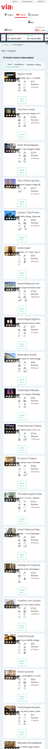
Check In (11, 36)
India (6, 45)
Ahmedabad (18, 45)
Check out (30, 36)
